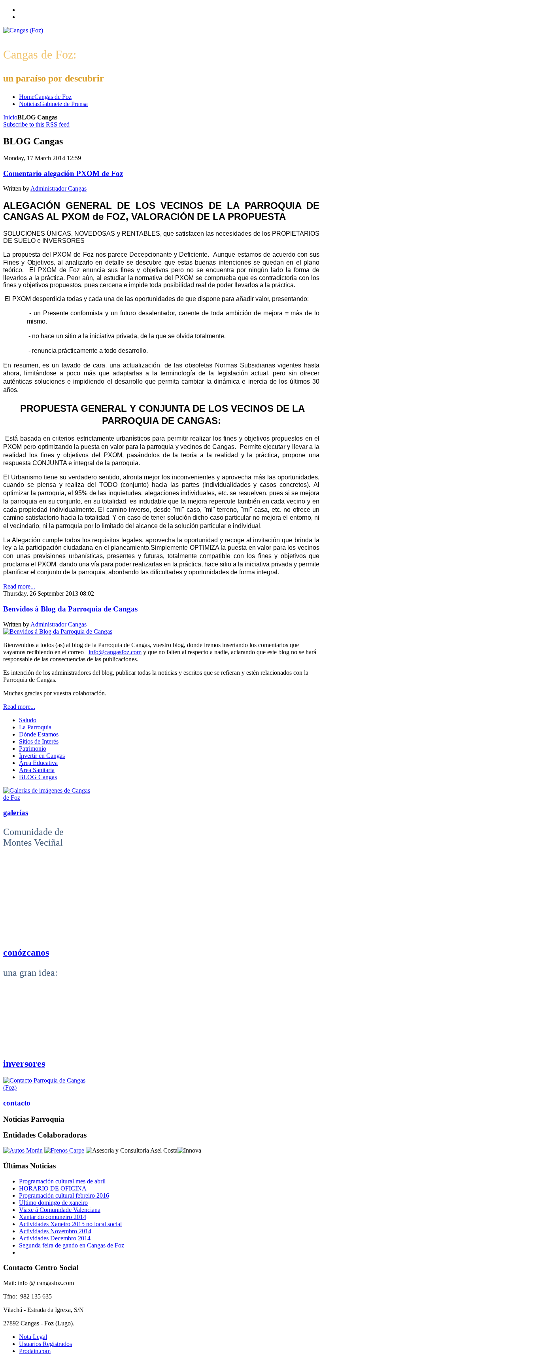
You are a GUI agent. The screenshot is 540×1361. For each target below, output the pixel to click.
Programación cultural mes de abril (62, 1181)
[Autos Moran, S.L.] (23, 1150)
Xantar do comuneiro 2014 (52, 1216)
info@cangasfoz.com (115, 652)
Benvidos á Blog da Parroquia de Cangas (70, 609)
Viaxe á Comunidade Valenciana (59, 1209)
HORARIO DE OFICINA (53, 1188)
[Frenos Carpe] (64, 1150)
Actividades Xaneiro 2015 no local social (70, 1224)
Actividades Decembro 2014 (55, 1238)
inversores (24, 1063)
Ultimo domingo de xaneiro (53, 1202)
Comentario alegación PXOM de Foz (63, 173)
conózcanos (26, 952)
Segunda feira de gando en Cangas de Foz (71, 1245)
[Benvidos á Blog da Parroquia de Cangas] (57, 631)
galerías (15, 812)
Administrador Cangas (58, 188)
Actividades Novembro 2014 (55, 1231)
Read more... (19, 586)
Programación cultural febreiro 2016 (64, 1195)
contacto (16, 1103)
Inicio (10, 117)
